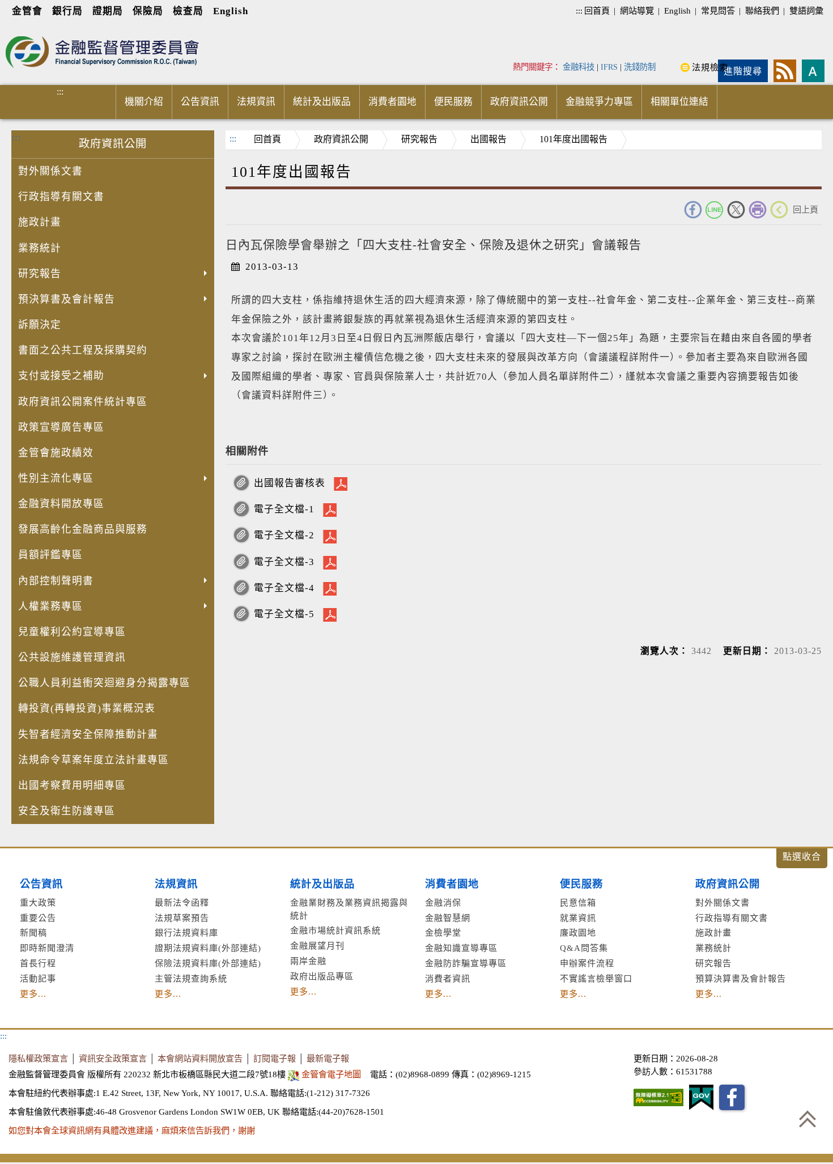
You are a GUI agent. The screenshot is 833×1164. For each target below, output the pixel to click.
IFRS (609, 66)
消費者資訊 (447, 978)
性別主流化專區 (56, 478)
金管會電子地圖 (331, 1074)
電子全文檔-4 (284, 588)
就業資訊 (578, 918)
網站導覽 (637, 10)
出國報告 (488, 139)
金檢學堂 (443, 932)
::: (579, 10)
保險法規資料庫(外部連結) (208, 963)
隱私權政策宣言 (38, 1058)
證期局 (107, 11)
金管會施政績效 (56, 452)
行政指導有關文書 (61, 196)
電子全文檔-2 (284, 535)
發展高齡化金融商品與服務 (82, 529)
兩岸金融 (308, 961)
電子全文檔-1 (284, 509)
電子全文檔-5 (284, 614)
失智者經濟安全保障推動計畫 (88, 734)
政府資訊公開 (519, 101)
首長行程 (38, 963)
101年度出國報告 (573, 139)
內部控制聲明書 (56, 581)
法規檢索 (710, 67)
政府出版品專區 (322, 976)
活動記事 (38, 978)
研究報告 (39, 273)
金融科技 (578, 66)
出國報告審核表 (289, 483)
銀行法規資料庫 (186, 932)
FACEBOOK (693, 210)
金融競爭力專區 (599, 101)
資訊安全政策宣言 (113, 1058)
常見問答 (718, 10)
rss (785, 71)
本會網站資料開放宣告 (200, 1058)
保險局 (148, 11)
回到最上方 (807, 1119)
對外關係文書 (50, 171)
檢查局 (188, 11)
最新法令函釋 (182, 902)
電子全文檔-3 (284, 561)
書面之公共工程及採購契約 (82, 350)
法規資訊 (256, 101)
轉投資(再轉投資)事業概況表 (86, 708)
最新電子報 (328, 1058)
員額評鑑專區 (50, 554)
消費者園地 (392, 101)
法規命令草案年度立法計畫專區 (93, 760)
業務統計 (39, 248)
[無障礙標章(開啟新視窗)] (658, 1097)
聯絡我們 (762, 10)
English (230, 11)
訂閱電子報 (274, 1058)
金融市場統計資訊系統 (335, 930)
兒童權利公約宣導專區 (72, 632)
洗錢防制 (640, 66)
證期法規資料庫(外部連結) (208, 948)
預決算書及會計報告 (66, 299)
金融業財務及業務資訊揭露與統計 (349, 909)
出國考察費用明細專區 (72, 785)
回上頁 (805, 209)
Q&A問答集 (584, 948)
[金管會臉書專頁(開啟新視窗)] (732, 1097)
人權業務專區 (50, 606)
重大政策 (38, 902)
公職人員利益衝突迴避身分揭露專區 (104, 683)
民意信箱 (578, 902)
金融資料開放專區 (61, 503)
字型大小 (813, 71)
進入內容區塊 (29, 29)
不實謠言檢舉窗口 (596, 978)
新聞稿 (33, 932)
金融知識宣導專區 (461, 948)
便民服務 (453, 101)
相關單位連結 (679, 101)
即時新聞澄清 (47, 948)
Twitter (736, 210)
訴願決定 (39, 324)
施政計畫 (39, 222)
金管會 (27, 11)
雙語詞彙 (806, 10)
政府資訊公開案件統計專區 (82, 401)
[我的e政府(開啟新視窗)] (701, 1097)
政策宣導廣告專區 (61, 427)
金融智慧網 (447, 918)
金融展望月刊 (317, 945)
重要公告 (38, 918)
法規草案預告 (182, 918)
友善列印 (758, 210)
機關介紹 (144, 101)
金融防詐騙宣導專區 (466, 963)
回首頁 (597, 10)
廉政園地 (578, 932)
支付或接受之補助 (61, 375)
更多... (33, 994)
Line (715, 210)
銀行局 (67, 11)
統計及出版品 (322, 101)
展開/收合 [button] (801, 858)
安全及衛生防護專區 (66, 811)
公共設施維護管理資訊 (72, 657)
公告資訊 (200, 101)
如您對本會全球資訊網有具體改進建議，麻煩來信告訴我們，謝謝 (131, 1130)
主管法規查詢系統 (191, 978)
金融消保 (443, 902)
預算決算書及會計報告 (740, 978)
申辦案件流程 (587, 963)
